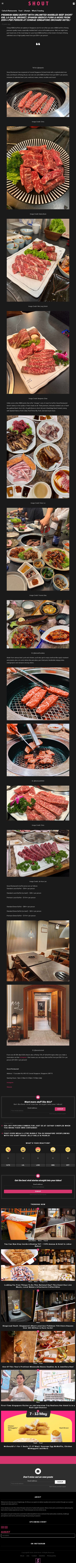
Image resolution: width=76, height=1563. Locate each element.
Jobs (27, 1556)
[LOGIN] (74, 3)
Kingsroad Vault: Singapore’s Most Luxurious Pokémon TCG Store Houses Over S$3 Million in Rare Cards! (38, 1327)
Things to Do (44, 1281)
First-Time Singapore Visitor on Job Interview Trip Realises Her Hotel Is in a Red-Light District (38, 1407)
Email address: (32, 1108)
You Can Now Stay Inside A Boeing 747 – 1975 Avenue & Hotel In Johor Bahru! (38, 1245)
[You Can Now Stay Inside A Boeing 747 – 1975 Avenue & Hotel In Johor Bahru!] (38, 1224)
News (40, 1240)
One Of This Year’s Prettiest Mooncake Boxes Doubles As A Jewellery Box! (38, 1367)
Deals (35, 1363)
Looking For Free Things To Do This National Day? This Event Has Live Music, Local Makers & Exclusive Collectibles (38, 1286)
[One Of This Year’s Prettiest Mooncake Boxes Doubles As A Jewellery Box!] (38, 1347)
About (22, 1556)
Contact (34, 1556)
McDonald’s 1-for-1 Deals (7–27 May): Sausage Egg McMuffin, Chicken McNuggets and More (38, 1447)
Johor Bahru (32, 1240)
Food (40, 1363)
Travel (46, 1240)
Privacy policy (51, 1556)
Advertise (42, 1556)
